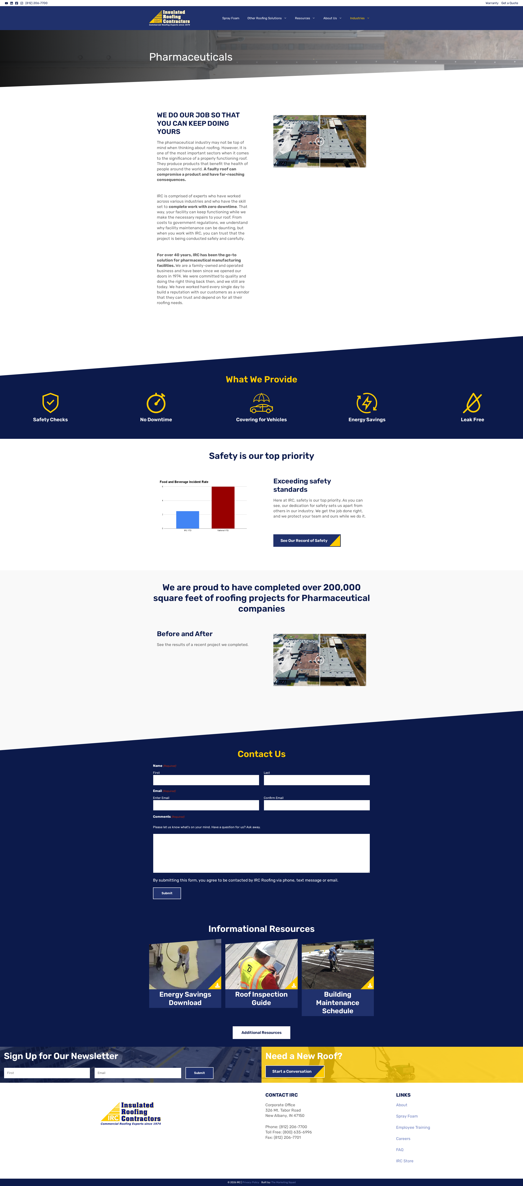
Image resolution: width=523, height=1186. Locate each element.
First (156, 773)
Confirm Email (274, 798)
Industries (357, 18)
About (401, 1105)
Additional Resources (261, 1032)
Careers (403, 1138)
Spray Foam (230, 18)
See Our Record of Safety (303, 540)
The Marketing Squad (283, 1182)
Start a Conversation (292, 1071)
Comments (168, 817)
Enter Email (161, 798)
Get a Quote (509, 3)
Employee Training (413, 1127)
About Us (330, 18)
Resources (302, 18)
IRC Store (404, 1161)
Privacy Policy (251, 1182)
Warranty (492, 3)
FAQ (399, 1149)
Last (267, 773)
